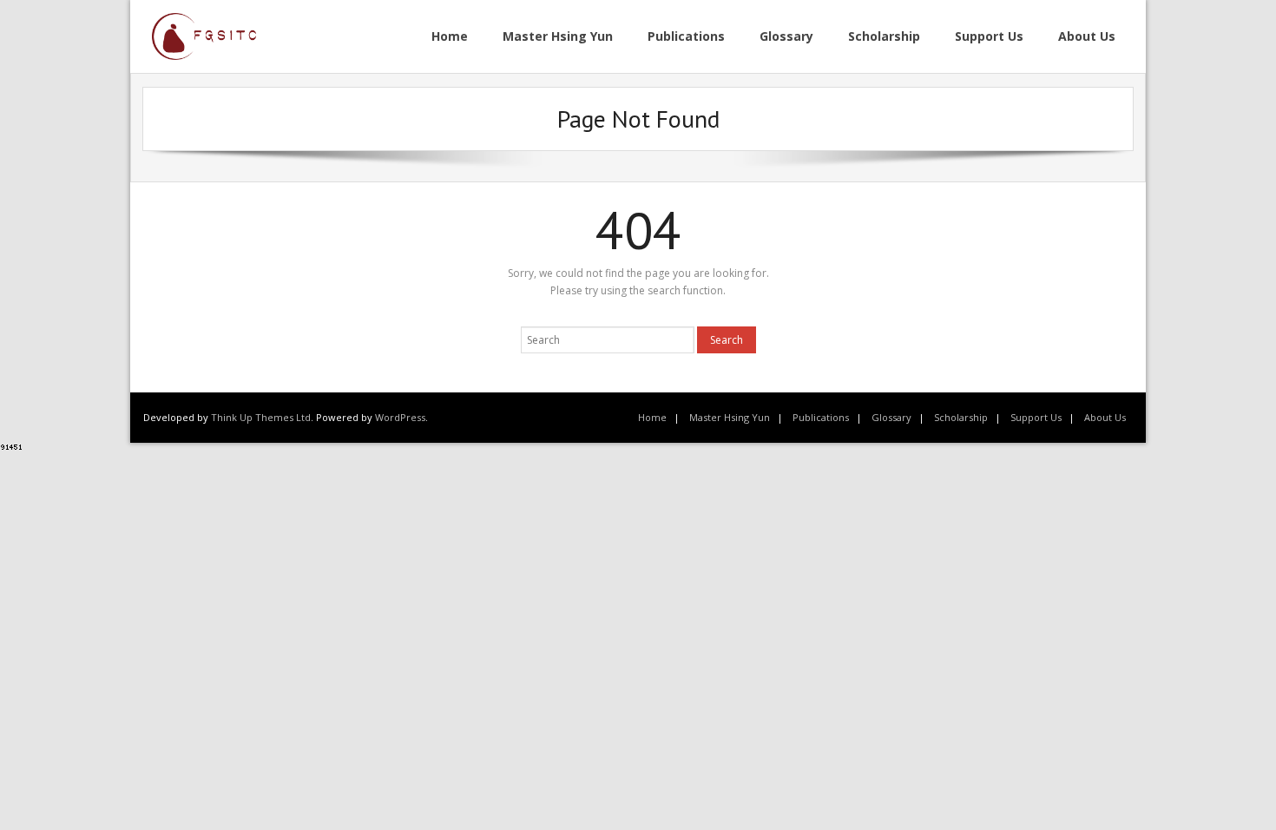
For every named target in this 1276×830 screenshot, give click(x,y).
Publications (821, 417)
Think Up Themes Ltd (261, 417)
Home (652, 417)
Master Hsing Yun (729, 417)
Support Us (1036, 417)
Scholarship (961, 417)
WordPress (400, 417)
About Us (1105, 417)
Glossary (891, 417)
